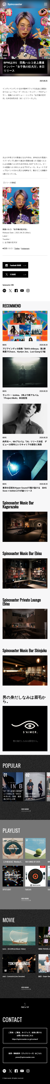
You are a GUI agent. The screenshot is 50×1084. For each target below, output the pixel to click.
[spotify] (4, 292)
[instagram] (28, 292)
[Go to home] (12, 3)
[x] (10, 292)
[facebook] (16, 292)
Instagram (25, 248)
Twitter (17, 248)
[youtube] (22, 292)
